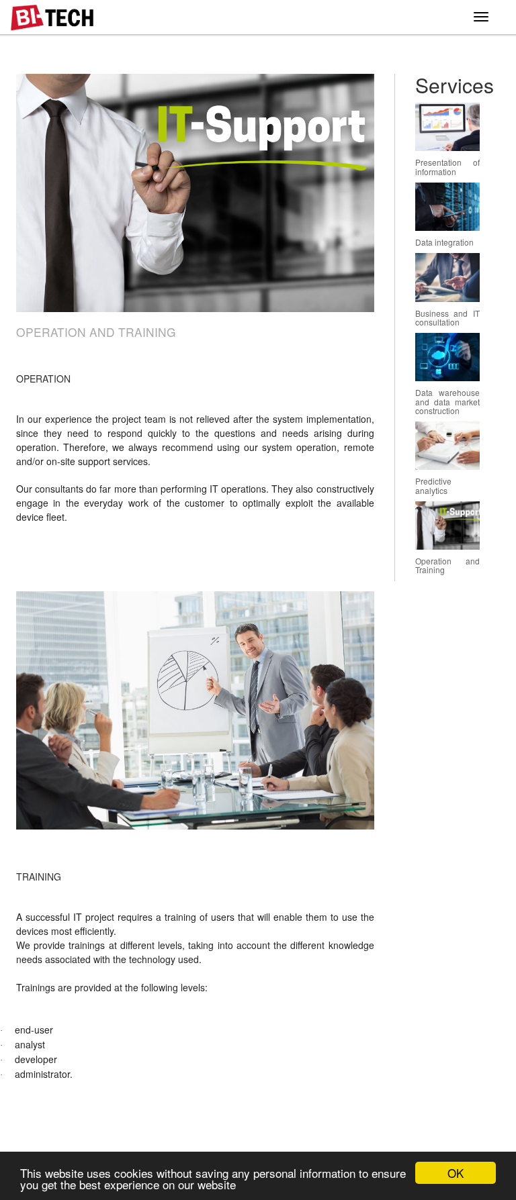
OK (455, 1172)
